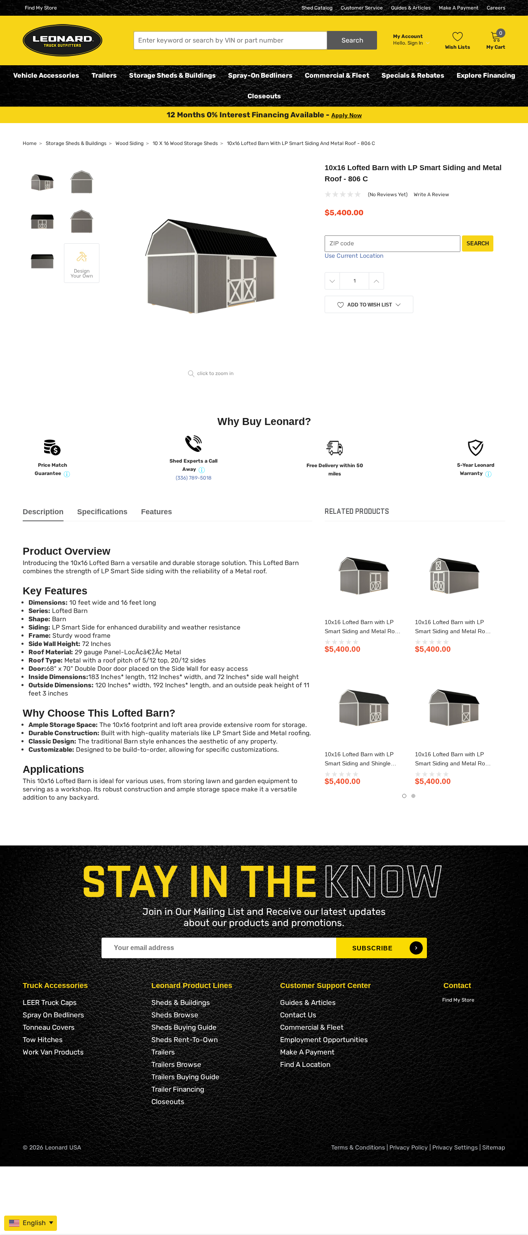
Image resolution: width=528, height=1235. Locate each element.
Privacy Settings (455, 1147)
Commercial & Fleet (337, 75)
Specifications (102, 512)
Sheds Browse (174, 1015)
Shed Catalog (317, 8)
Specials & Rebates (413, 75)
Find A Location (305, 1064)
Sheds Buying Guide (184, 1027)
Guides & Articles (411, 8)
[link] (364, 575)
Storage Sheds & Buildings (172, 75)
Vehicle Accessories (46, 75)
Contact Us (298, 1015)
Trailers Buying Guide (185, 1077)
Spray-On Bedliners (260, 75)
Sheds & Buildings (180, 1002)
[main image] (211, 263)
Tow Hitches (43, 1040)
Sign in (416, 42)
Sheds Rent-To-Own (184, 1040)
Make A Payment (458, 8)
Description (43, 512)
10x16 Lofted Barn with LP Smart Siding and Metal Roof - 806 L (362, 631)
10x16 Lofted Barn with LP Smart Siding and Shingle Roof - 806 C (359, 763)
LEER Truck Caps (50, 1002)
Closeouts (264, 96)
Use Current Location (354, 255)
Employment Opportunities (324, 1040)
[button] (255, 40)
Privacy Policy (408, 1147)
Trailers (104, 75)
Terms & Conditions (358, 1147)
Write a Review (431, 194)
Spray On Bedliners (53, 1015)
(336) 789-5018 (194, 478)
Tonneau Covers (49, 1027)
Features (156, 512)
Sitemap (493, 1147)
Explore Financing (486, 75)
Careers (496, 8)
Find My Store (41, 8)
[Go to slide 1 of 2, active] (404, 796)
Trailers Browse (176, 1064)
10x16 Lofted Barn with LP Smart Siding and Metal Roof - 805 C (452, 631)
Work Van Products (53, 1052)
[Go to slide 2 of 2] (413, 796)
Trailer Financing (177, 1089)
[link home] (62, 40)
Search (478, 243)
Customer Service (362, 8)
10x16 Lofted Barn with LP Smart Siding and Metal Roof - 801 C (452, 763)
